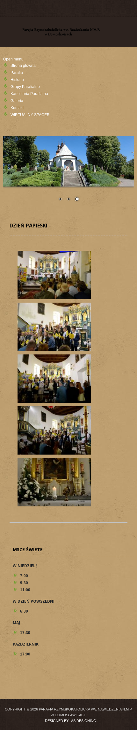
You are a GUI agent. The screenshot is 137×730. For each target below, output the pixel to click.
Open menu (13, 59)
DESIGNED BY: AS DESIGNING (68, 721)
